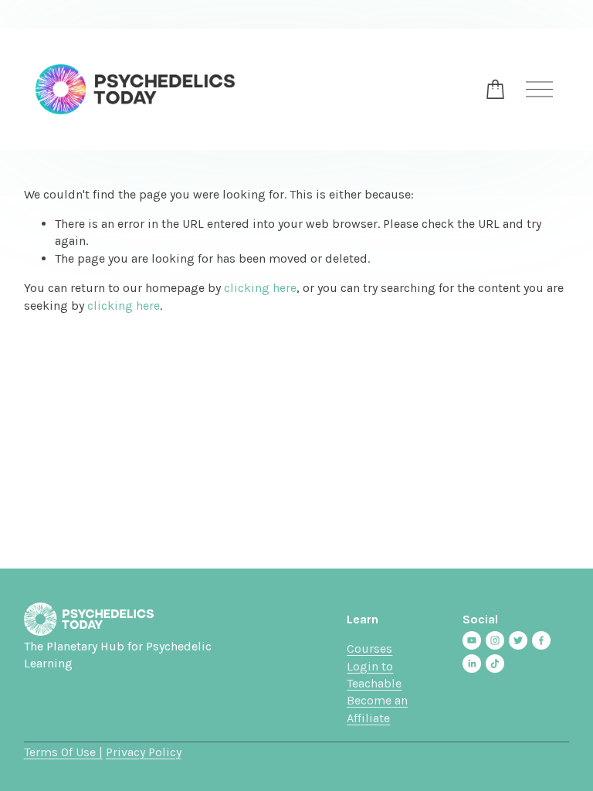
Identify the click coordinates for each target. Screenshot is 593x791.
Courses (369, 648)
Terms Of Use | (63, 752)
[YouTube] (472, 640)
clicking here (260, 287)
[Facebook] (541, 640)
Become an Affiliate (377, 709)
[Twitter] (518, 640)
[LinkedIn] (472, 663)
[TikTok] (495, 663)
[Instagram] (495, 640)
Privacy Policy (143, 752)
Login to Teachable (374, 675)
